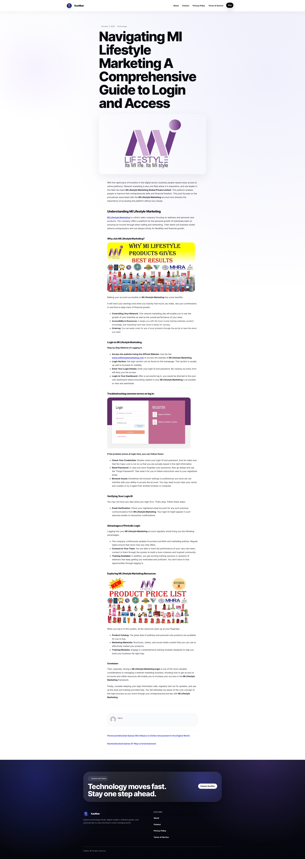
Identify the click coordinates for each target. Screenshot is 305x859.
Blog (229, 5)
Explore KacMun (208, 786)
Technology (122, 26)
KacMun (79, 5)
